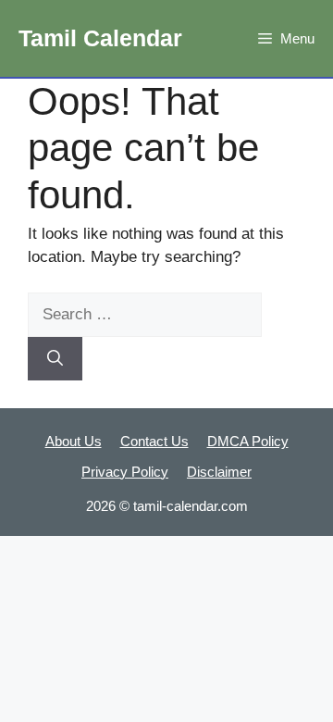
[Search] (55, 359)
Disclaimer (219, 471)
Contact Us (154, 441)
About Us (73, 441)
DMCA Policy (248, 441)
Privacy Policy (124, 471)
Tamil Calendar (100, 38)
